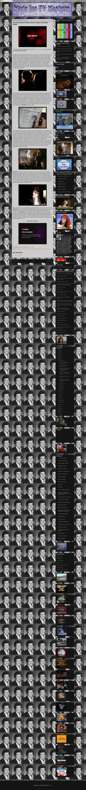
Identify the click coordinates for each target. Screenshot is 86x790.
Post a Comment (18, 254)
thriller (33, 249)
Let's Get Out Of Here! (63, 499)
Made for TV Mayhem (60, 66)
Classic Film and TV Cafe (63, 176)
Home (32, 261)
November (61, 383)
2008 (59, 413)
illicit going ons (25, 249)
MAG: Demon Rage (61, 287)
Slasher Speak (61, 516)
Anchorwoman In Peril (63, 463)
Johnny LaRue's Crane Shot (64, 497)
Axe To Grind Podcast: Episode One (64, 267)
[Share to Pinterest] (41, 247)
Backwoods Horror (62, 466)
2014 (59, 359)
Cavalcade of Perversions (64, 471)
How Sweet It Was (62, 178)
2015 (59, 357)
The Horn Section (62, 189)
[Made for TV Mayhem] (57, 67)
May (60, 394)
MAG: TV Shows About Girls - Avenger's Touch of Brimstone (63, 309)
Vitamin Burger (61, 533)
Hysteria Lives (60, 562)
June (60, 393)
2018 (59, 351)
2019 (59, 349)
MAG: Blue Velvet (60, 315)
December (61, 360)
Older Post (49, 261)
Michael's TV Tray (62, 184)
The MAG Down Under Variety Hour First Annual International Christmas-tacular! (64, 304)
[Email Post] (33, 247)
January (61, 402)
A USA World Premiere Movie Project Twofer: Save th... (64, 380)
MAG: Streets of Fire (61, 330)
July (60, 391)
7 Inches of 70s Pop (62, 460)
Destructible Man (62, 479)
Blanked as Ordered (62, 468)
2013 (59, 404)
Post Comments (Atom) (36, 264)
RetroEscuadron (61, 186)
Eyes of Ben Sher (62, 481)
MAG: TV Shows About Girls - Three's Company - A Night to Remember (65, 284)
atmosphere (18, 249)
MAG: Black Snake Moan (62, 313)
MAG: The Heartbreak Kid (62, 324)
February (61, 400)
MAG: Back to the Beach (62, 276)
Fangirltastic (59, 558)
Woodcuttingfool (62, 538)
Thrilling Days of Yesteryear (64, 191)
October (61, 385)
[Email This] (35, 247)
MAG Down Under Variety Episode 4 (64, 273)
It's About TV (61, 181)
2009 (59, 411)
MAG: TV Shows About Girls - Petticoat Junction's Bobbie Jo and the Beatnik (65, 301)
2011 (59, 408)
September (61, 387)
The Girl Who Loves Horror (64, 524)
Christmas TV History (63, 473)
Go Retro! (60, 487)
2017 (59, 353)
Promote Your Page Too (60, 68)
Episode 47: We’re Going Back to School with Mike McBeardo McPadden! (64, 58)
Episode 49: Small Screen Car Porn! (64, 48)
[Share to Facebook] (39, 247)
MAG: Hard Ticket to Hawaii (62, 281)
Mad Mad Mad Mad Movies (64, 502)
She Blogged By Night (63, 513)
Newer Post (16, 261)
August (60, 389)
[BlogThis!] (37, 247)
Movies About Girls (62, 507)
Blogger (50, 785)
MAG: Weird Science (61, 318)
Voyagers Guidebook (63, 535)
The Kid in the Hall (62, 526)
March (60, 398)
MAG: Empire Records (61, 320)
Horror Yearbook (60, 560)
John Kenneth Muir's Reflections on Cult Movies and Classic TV (64, 493)
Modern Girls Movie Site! (62, 565)
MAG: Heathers (60, 322)
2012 (59, 406)
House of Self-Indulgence (64, 489)
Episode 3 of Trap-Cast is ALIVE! (63, 46)
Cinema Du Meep (62, 476)
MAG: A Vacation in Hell (62, 332)
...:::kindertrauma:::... (63, 458)
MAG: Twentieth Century (62, 294)
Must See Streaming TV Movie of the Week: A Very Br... (64, 373)
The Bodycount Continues (62, 569)
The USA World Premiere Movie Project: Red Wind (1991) (64, 369)
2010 (59, 410)
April (60, 396)
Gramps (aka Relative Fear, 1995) (63, 363)
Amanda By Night (67, 235)
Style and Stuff (61, 519)
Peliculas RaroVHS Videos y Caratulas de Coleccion (64, 511)
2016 (59, 355)
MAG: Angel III (60, 289)
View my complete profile (62, 254)
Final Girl (60, 484)
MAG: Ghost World (61, 311)
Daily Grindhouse (39, 49)
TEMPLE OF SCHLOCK (63, 521)
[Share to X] (38, 247)
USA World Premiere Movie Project (43, 249)
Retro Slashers (60, 567)
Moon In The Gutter (62, 504)
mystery (30, 249)
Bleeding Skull (60, 556)
